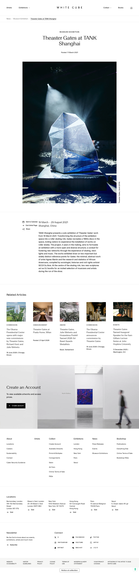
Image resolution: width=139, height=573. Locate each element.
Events (116, 325)
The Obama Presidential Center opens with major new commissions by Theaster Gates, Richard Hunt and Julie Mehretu (15, 338)
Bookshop (121, 439)
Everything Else (122, 449)
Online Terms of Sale (57, 472)
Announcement (40, 325)
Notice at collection (69, 570)
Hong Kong (78, 449)
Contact (9, 458)
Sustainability (12, 453)
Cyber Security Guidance (16, 462)
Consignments (54, 458)
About (9, 439)
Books (120, 8)
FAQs (51, 476)
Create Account (55, 444)
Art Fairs (52, 467)
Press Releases (98, 444)
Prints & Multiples (55, 453)
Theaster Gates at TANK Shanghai (43, 19)
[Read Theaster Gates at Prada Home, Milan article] (42, 312)
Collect (106, 8)
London (76, 444)
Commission (12, 325)
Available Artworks (56, 449)
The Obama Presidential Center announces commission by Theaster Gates (95, 336)
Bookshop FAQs (123, 458)
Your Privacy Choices (99, 563)
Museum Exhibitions (100, 453)
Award (62, 325)
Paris (75, 458)
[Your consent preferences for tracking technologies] (135, 569)
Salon (51, 462)
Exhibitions (23, 8)
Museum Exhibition (20, 19)
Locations (10, 444)
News (9, 19)
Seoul (76, 462)
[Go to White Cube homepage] (69, 8)
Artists (9, 8)
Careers (9, 449)
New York (77, 453)
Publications (121, 444)
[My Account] (131, 8)
